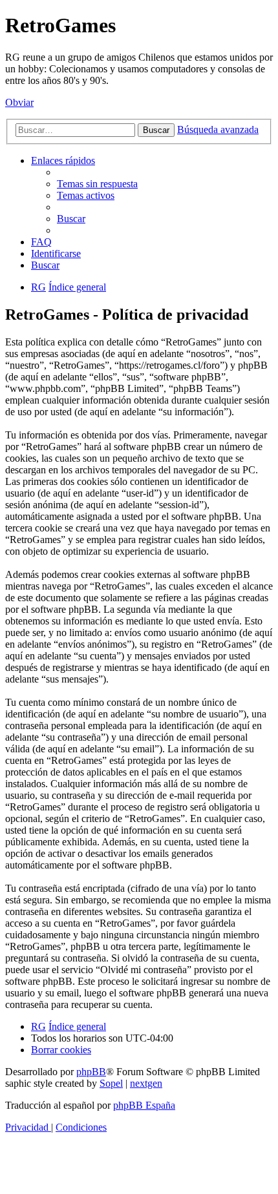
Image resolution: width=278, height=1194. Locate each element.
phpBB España (144, 1105)
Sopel (111, 1083)
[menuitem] (97, 183)
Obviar (19, 102)
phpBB (91, 1071)
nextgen (146, 1083)
